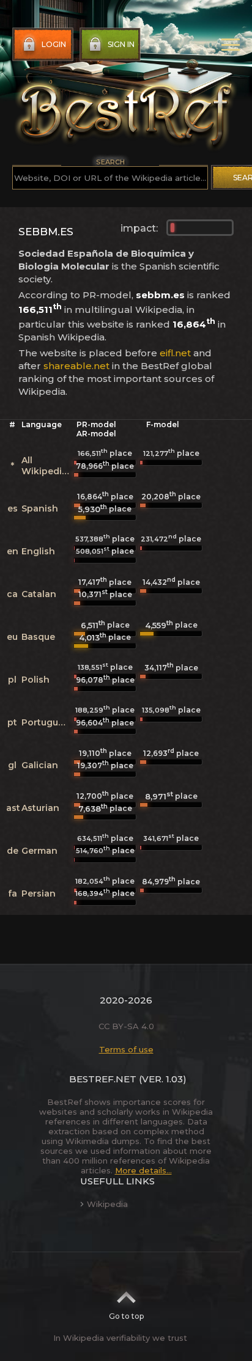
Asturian (40, 807)
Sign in (121, 44)
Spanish (39, 508)
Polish (35, 679)
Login (54, 44)
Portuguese (47, 722)
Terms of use (126, 1049)
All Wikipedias (46, 466)
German (39, 850)
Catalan (38, 594)
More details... (143, 1170)
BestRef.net (102, 1079)
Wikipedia (107, 1204)
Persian (38, 893)
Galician (39, 765)
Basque (38, 636)
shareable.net (76, 366)
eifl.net (175, 353)
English (38, 551)
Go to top (126, 1316)
